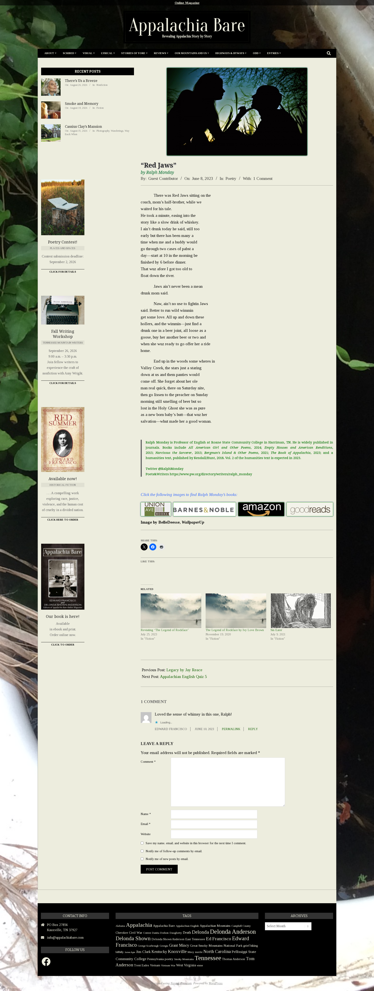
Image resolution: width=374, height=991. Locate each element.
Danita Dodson (160, 932)
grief (246, 945)
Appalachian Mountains (215, 925)
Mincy (191, 952)
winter (200, 965)
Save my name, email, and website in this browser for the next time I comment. (196, 843)
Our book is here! (62, 616)
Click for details (62, 383)
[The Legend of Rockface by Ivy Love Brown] (236, 610)
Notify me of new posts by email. (167, 859)
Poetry (231, 178)
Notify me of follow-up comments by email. (174, 851)
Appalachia (139, 925)
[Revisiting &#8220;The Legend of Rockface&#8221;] (171, 610)
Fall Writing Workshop (62, 334)
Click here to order (62, 519)
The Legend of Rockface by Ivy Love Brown (235, 630)
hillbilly (120, 952)
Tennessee (208, 957)
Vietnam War (168, 965)
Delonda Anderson (233, 931)
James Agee (130, 952)
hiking (254, 945)
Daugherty (175, 932)
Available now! (62, 478)
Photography (103, 130)
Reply (253, 729)
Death (187, 932)
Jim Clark (143, 952)
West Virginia (186, 965)
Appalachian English (187, 925)
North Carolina (217, 951)
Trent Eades (141, 965)
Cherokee (122, 932)
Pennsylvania (155, 959)
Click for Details (62, 271)
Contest (147, 933)
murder (199, 952)
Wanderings (117, 130)
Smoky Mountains (184, 959)
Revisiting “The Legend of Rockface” (165, 630)
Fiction (100, 107)
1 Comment (262, 178)
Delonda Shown (133, 938)
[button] (156, 509)
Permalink (231, 729)
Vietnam (155, 965)
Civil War (135, 932)
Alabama (120, 926)
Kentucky (159, 951)
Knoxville (177, 951)
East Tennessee (195, 939)
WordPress (215, 983)
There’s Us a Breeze (81, 81)
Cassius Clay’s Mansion (83, 127)
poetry (169, 959)
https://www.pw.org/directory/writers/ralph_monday (211, 474)
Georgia (164, 945)
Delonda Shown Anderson (168, 939)
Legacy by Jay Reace (184, 670)
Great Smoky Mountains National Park (216, 945)
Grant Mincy (179, 945)
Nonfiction (102, 84)
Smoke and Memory (81, 104)
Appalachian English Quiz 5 (183, 676)
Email (145, 824)
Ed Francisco (218, 938)
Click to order (62, 644)
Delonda (200, 932)
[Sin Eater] (301, 610)
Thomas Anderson (233, 959)
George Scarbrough (148, 945)
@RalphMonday (170, 469)
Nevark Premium (181, 983)
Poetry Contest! (62, 242)
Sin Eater (276, 630)
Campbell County (241, 925)
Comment (148, 761)
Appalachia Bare (164, 925)
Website (146, 834)
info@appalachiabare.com (65, 937)
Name (146, 814)
